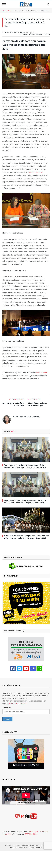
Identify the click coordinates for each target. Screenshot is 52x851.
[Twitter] (19, 668)
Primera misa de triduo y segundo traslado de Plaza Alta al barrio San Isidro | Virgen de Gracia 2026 (26, 536)
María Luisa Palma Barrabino (14, 32)
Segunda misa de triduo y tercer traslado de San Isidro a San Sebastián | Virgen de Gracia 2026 (25, 501)
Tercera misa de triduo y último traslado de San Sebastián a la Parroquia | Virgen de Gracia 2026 (25, 466)
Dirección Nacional (35, 172)
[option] (26, 603)
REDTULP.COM (31, 834)
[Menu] (4, 4)
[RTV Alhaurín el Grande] (26, 4)
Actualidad (24, 34)
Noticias (47, 34)
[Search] (48, 4)
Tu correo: (6, 707)
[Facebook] (13, 668)
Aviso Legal (33, 831)
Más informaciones (36, 34)
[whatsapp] (39, 668)
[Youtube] (26, 668)
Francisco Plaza (42, 372)
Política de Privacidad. (17, 703)
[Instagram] (33, 668)
